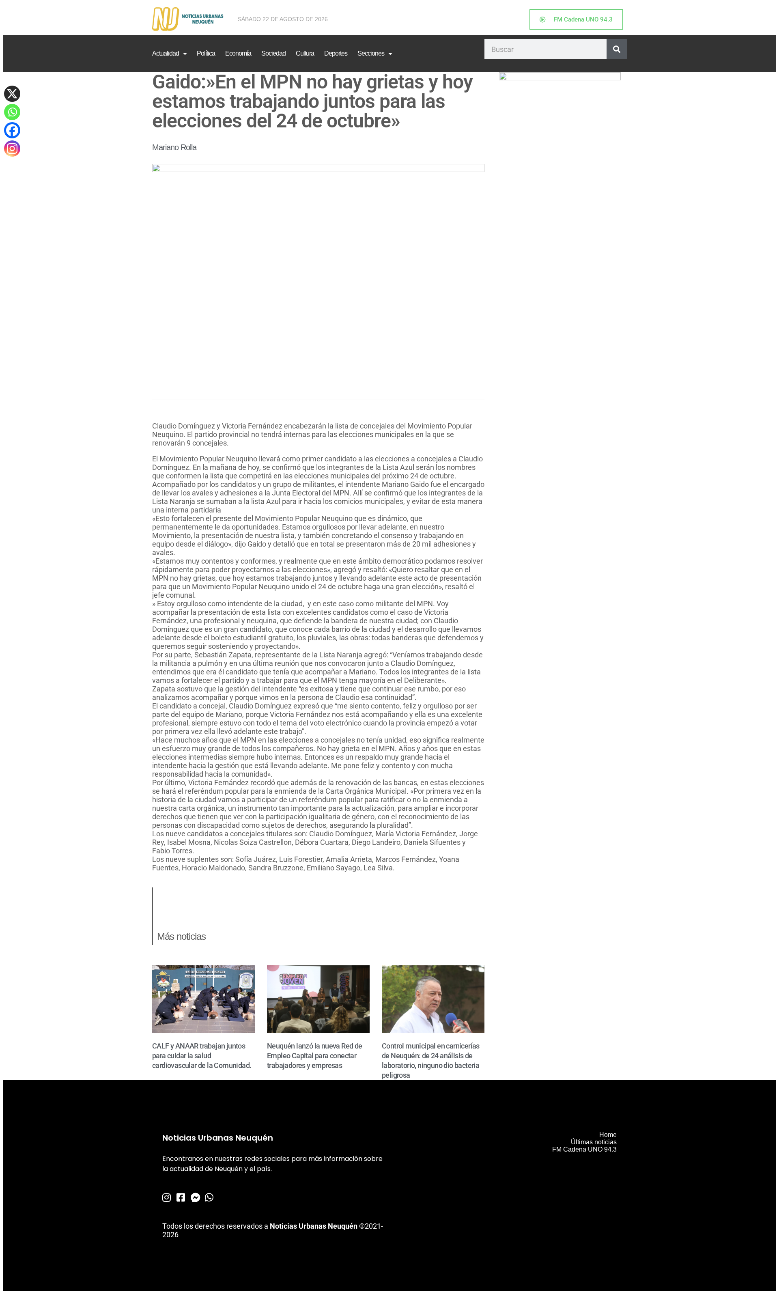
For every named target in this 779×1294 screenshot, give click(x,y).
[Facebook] (12, 130)
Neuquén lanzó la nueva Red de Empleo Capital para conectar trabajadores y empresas (314, 1056)
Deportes (335, 53)
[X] (12, 94)
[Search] (617, 49)
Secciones (370, 53)
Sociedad (273, 53)
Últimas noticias (594, 1142)
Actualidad (165, 53)
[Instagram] (12, 148)
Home (608, 1134)
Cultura (305, 53)
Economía (238, 53)
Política (206, 53)
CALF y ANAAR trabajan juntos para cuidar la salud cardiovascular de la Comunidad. (201, 1056)
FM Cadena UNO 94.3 (584, 1149)
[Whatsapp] (12, 112)
